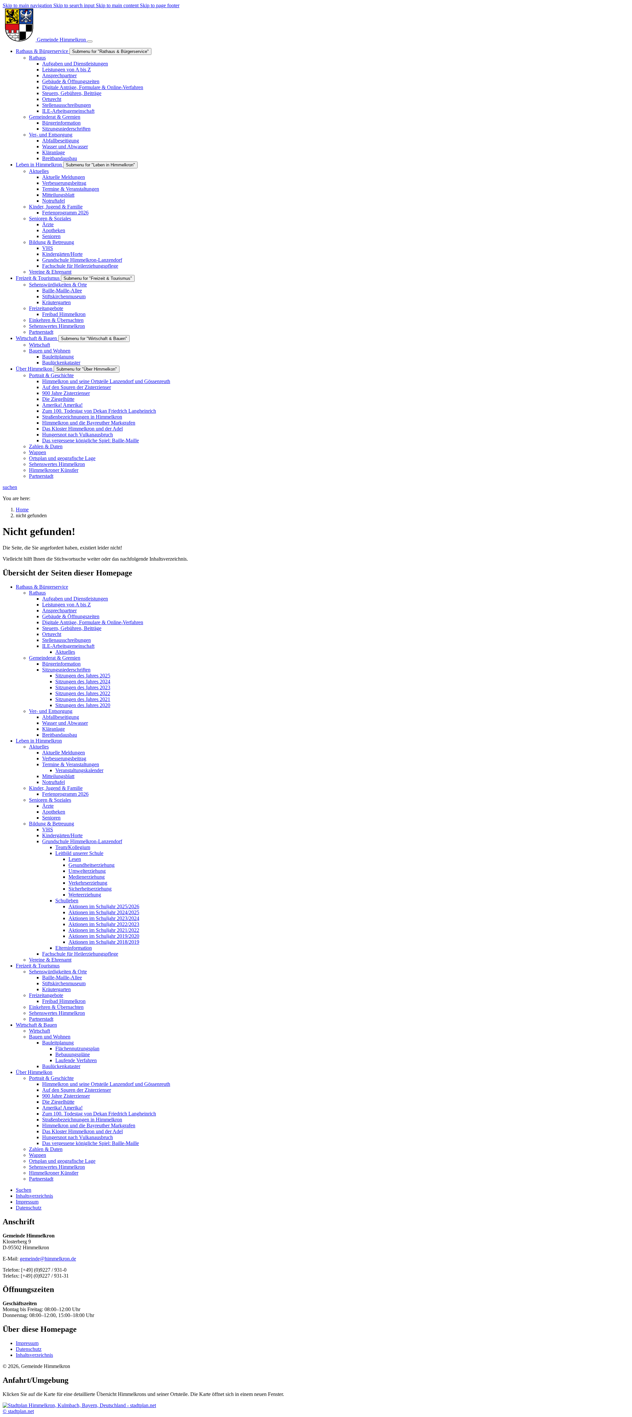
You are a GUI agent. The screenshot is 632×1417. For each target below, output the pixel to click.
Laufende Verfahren (76, 1060)
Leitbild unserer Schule (79, 853)
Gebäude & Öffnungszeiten (70, 616)
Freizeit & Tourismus (38, 965)
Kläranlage (53, 729)
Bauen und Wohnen (49, 1036)
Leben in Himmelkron (39, 741)
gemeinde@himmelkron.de (48, 1258)
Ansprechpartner (59, 610)
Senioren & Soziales (50, 800)
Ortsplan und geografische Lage (62, 1161)
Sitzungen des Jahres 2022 (82, 693)
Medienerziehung (86, 877)
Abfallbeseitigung (60, 717)
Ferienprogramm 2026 (65, 794)
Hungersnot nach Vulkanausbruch (77, 1137)
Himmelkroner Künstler (53, 1173)
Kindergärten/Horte (62, 835)
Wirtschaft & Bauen (36, 1025)
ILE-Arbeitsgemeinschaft (68, 646)
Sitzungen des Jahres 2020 (82, 705)
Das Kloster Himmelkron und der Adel (82, 1131)
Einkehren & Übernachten (56, 1007)
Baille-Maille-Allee (62, 977)
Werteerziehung (84, 894)
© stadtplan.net (18, 1411)
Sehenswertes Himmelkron (57, 1013)
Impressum (27, 1343)
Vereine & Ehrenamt (50, 960)
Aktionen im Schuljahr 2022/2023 (103, 924)
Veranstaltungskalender (79, 770)
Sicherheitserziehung (90, 889)
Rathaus (37, 593)
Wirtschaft (39, 1031)
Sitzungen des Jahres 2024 (82, 681)
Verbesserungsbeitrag (64, 758)
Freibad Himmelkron (64, 1001)
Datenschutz (28, 1349)
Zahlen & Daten (46, 1149)
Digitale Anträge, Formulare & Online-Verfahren (92, 622)
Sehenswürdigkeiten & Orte (58, 971)
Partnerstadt (41, 1019)
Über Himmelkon (34, 1072)
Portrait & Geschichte (51, 1078)
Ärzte (48, 806)
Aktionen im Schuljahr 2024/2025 (103, 912)
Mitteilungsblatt (58, 776)
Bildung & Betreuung (51, 823)
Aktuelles (65, 652)
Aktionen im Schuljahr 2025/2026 (103, 906)
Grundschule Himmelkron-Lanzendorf (82, 841)
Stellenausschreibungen (66, 640)
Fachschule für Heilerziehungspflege (80, 954)
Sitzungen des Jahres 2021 (82, 699)
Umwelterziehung (87, 871)
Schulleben (66, 900)
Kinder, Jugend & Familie (56, 788)
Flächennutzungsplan (77, 1048)
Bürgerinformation (61, 664)
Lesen (74, 859)
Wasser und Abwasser (65, 723)
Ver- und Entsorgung (50, 711)
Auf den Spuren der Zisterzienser (76, 1090)
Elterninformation (73, 948)
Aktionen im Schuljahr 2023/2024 (103, 918)
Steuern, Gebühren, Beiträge (71, 628)
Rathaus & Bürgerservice (42, 587)
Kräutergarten (56, 989)
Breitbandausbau (59, 735)
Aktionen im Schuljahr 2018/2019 (103, 942)
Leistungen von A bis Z (66, 604)
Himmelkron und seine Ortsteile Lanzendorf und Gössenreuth (106, 1084)
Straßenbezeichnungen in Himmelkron (82, 1119)
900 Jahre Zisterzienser (66, 1096)
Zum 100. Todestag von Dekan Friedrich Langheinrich (99, 1113)
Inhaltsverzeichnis (34, 1355)
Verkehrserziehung (87, 883)
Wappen (37, 1155)
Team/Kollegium (72, 847)
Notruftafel (53, 782)
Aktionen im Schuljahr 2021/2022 (103, 930)
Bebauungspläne (72, 1054)
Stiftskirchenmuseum (64, 983)
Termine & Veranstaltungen (70, 764)
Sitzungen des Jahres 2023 (82, 687)
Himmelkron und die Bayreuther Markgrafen (88, 1125)
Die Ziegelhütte (58, 1102)
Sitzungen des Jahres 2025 (82, 675)
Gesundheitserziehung (91, 865)
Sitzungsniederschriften (66, 669)
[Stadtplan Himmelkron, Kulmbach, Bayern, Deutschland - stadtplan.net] (79, 1405)
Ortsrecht (51, 634)
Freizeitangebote (46, 995)
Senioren (51, 817)
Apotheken (53, 812)
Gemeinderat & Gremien (54, 658)
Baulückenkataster (61, 1066)
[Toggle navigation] (89, 41)
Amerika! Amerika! (62, 1108)
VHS (47, 829)
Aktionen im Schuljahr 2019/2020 (103, 936)
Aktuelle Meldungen (63, 752)
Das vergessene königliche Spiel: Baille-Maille (90, 1143)
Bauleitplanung (58, 1042)
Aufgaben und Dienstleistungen (75, 598)
